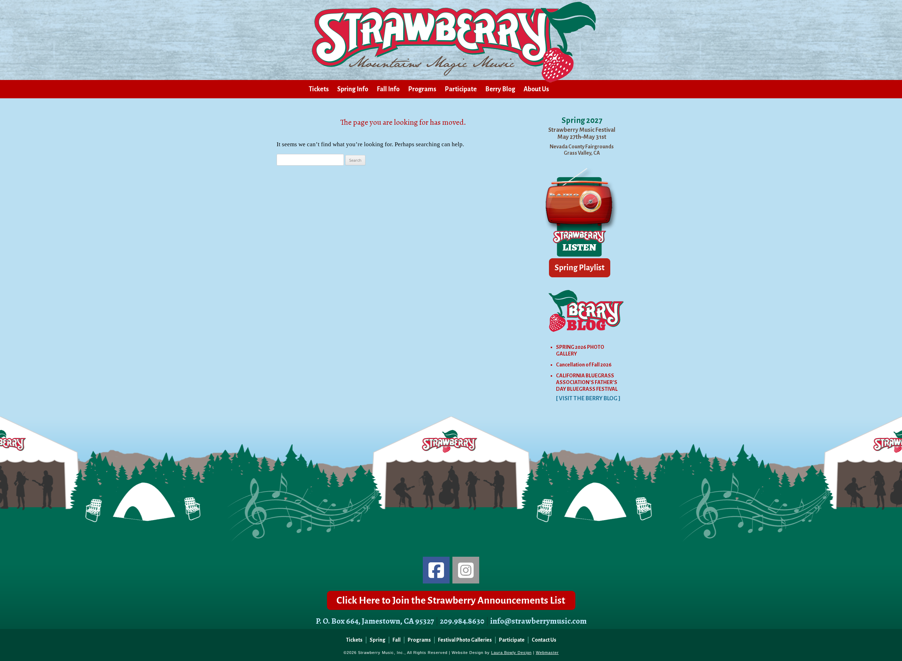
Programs (422, 89)
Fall (397, 640)
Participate (461, 89)
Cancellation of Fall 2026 (584, 364)
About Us (536, 89)
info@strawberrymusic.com (538, 621)
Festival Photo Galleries (465, 640)
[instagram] (465, 570)
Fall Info (388, 89)
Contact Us (544, 640)
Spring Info (352, 89)
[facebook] (436, 570)
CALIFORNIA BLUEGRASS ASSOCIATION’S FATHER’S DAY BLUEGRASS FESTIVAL (587, 382)
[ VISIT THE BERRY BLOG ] (588, 398)
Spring (377, 640)
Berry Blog (500, 89)
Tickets (319, 89)
